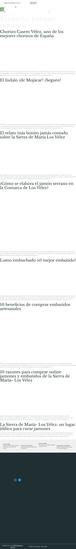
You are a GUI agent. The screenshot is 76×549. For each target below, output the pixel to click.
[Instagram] (24, 480)
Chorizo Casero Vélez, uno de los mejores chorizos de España (31, 33)
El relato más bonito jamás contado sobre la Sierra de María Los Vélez (34, 135)
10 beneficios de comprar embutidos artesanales (35, 306)
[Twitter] (19, 480)
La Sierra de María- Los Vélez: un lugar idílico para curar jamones (37, 426)
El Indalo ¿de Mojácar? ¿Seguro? (30, 80)
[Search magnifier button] (16, 7)
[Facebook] (15, 480)
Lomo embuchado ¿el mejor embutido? (38, 260)
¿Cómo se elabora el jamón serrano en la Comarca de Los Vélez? (36, 185)
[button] (49, 11)
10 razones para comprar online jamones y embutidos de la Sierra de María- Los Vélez (35, 376)
